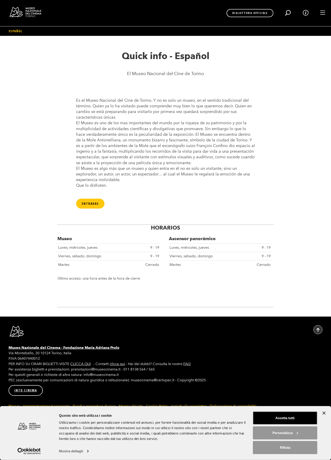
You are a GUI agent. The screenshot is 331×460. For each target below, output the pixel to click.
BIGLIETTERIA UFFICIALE (250, 13)
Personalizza (282, 433)
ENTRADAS (90, 203)
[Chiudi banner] (324, 413)
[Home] (27, 12)
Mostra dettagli (71, 451)
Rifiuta (285, 447)
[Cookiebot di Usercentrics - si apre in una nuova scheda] (29, 451)
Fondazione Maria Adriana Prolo (91, 347)
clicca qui (117, 364)
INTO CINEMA (25, 390)
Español (16, 31)
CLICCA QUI (80, 364)
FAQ (186, 364)
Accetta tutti (285, 418)
